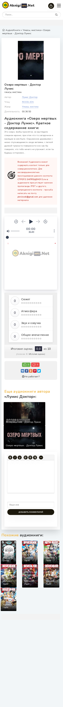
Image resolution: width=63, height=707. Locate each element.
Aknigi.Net (22, 5)
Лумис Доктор (30, 97)
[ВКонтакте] (22, 371)
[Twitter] (39, 371)
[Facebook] (26, 371)
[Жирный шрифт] (10, 457)
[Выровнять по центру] (30, 457)
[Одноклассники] (31, 371)
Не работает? (32, 376)
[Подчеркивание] (20, 457)
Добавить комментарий (30, 512)
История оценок (36, 354)
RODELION (28, 102)
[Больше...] (41, 457)
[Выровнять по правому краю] (35, 457)
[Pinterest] (35, 371)
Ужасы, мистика (13, 92)
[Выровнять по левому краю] (26, 457)
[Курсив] (15, 457)
